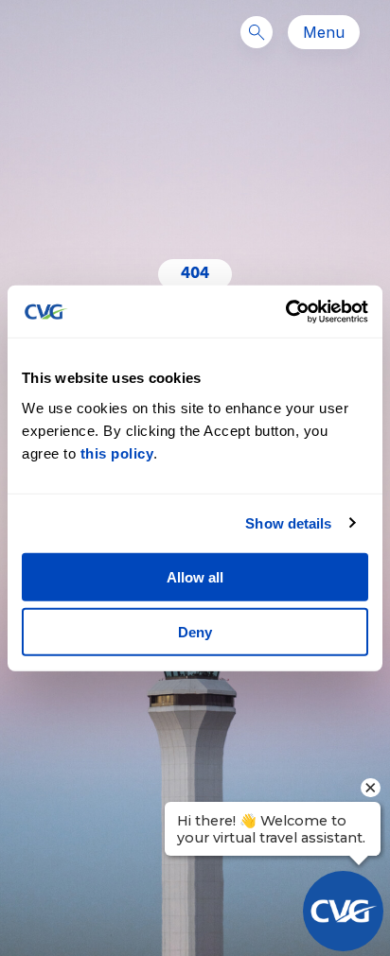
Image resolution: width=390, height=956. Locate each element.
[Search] (256, 32)
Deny (195, 632)
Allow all (195, 576)
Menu (324, 32)
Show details (288, 523)
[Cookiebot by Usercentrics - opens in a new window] (285, 311)
